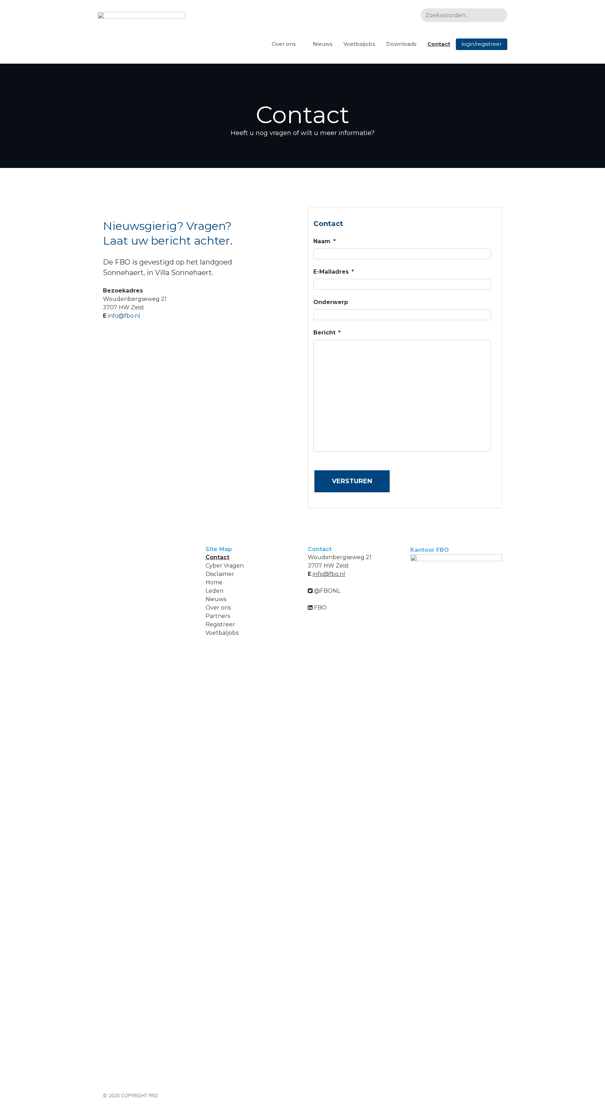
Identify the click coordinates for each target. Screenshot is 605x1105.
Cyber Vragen (225, 565)
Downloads (401, 44)
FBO (320, 607)
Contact (438, 44)
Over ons (283, 44)
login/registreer (481, 44)
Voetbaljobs (359, 44)
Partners (218, 616)
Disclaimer (220, 574)
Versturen (352, 481)
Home (214, 582)
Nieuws (322, 44)
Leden (214, 590)
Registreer (220, 624)
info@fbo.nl (124, 315)
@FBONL (326, 590)
